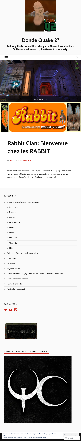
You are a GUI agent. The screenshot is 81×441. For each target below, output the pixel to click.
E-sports (12, 212)
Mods (11, 233)
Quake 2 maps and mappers (17, 279)
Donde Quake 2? (40, 40)
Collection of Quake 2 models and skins (22, 253)
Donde (12, 161)
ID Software (11, 258)
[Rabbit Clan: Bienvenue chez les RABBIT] (40, 132)
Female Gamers (15, 222)
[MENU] (6, 57)
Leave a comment (25, 161)
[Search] (75, 57)
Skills (11, 248)
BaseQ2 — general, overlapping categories (23, 202)
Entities (12, 217)
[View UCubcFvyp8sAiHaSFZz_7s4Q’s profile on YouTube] (11, 309)
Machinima (11, 263)
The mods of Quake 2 (15, 284)
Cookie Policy (42, 437)
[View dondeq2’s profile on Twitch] (16, 309)
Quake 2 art (13, 243)
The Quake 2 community (16, 289)
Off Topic (13, 238)
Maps (11, 228)
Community (13, 207)
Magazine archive (13, 268)
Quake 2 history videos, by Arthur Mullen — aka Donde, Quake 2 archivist (35, 274)
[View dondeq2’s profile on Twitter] (6, 309)
